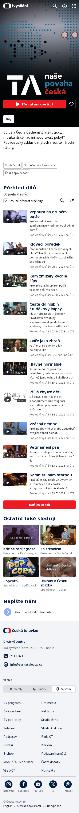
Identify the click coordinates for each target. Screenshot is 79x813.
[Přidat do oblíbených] (71, 104)
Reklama (47, 711)
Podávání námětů (54, 753)
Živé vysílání (12, 711)
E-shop (8, 753)
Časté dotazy (50, 762)
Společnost (12, 165)
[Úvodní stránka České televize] (21, 630)
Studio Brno (49, 719)
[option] (15, 689)
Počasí (8, 745)
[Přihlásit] (64, 6)
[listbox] (39, 689)
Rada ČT (47, 736)
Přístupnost (53, 806)
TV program (12, 703)
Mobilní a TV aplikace (18, 762)
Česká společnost (16, 173)
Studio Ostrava (52, 728)
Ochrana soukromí (29, 806)
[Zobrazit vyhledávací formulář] (55, 6)
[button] (16, 223)
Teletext (9, 728)
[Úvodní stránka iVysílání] (15, 5)
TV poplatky (12, 719)
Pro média (48, 703)
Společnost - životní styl (40, 165)
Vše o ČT (9, 770)
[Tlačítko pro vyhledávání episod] (62, 201)
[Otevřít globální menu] (74, 6)
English (7, 806)
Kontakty (48, 770)
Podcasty (10, 736)
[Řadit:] (72, 200)
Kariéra (46, 745)
